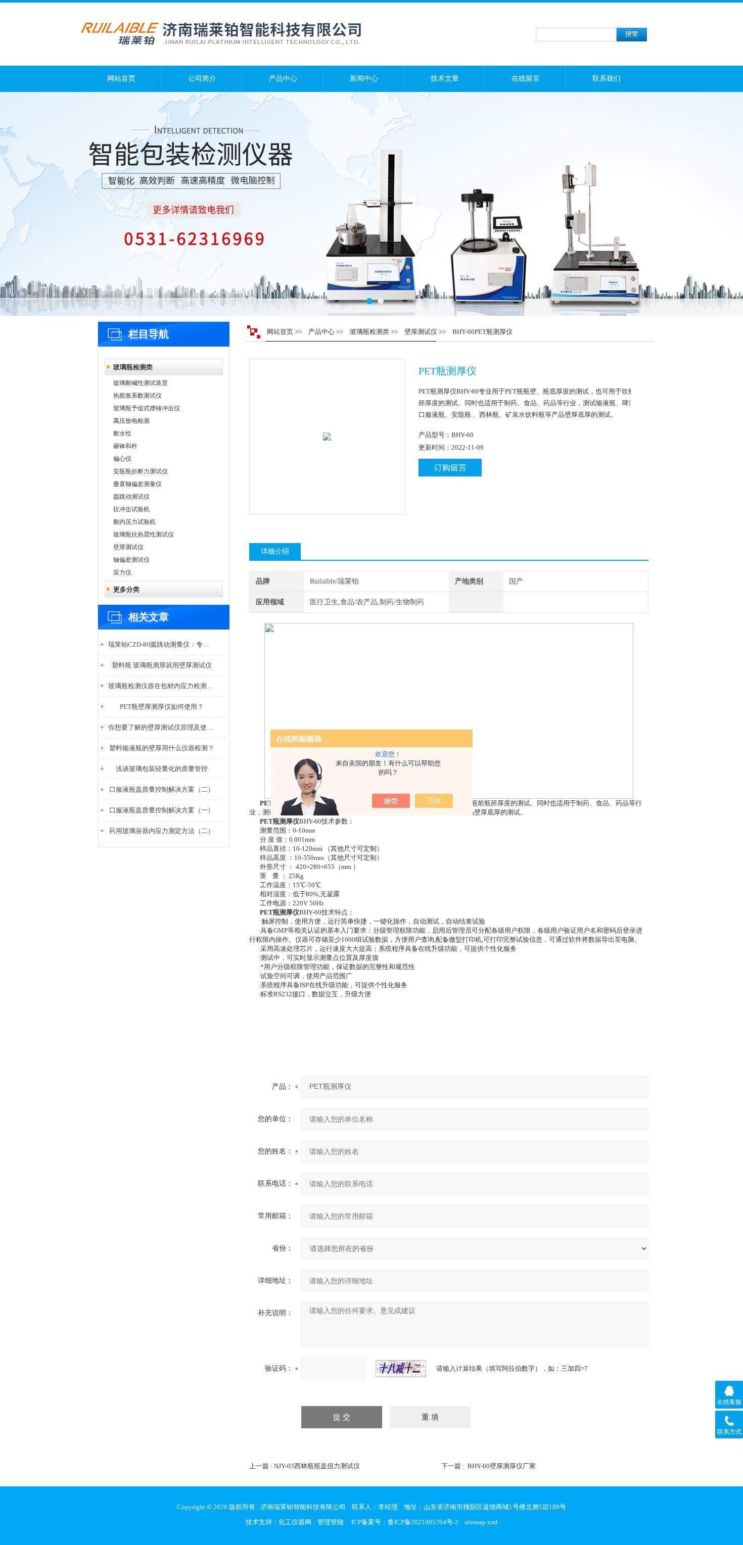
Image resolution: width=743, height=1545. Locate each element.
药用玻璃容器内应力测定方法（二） (161, 831)
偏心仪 (122, 458)
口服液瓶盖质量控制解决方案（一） (161, 810)
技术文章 (445, 78)
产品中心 (283, 78)
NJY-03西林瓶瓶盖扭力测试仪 (317, 1466)
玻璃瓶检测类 (133, 367)
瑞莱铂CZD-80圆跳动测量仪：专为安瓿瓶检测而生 (161, 644)
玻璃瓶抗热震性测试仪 (143, 534)
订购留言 (450, 467)
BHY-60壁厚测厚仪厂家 (502, 1466)
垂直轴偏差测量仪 (137, 484)
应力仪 (122, 572)
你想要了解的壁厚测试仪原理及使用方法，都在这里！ (161, 727)
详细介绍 (275, 551)
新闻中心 (364, 78)
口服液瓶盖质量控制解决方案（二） (161, 789)
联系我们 (606, 78)
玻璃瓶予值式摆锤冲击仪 (146, 408)
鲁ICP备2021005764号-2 (423, 1522)
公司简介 (202, 78)
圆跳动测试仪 (131, 496)
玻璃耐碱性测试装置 (140, 383)
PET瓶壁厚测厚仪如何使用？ (162, 706)
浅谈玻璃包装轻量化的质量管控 (162, 768)
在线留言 (526, 78)
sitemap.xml (481, 1522)
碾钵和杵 (125, 446)
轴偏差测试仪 (131, 559)
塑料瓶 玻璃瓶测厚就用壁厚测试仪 (162, 665)
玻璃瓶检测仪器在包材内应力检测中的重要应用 (161, 686)
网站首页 (121, 78)
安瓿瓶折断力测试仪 (140, 471)
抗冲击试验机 (131, 509)
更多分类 (126, 589)
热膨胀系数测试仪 (137, 395)
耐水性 (122, 433)
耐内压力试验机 (134, 521)
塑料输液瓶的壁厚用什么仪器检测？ (161, 748)
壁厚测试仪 (128, 547)
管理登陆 (330, 1522)
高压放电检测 (131, 420)
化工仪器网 (294, 1522)
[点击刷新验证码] (401, 1368)
